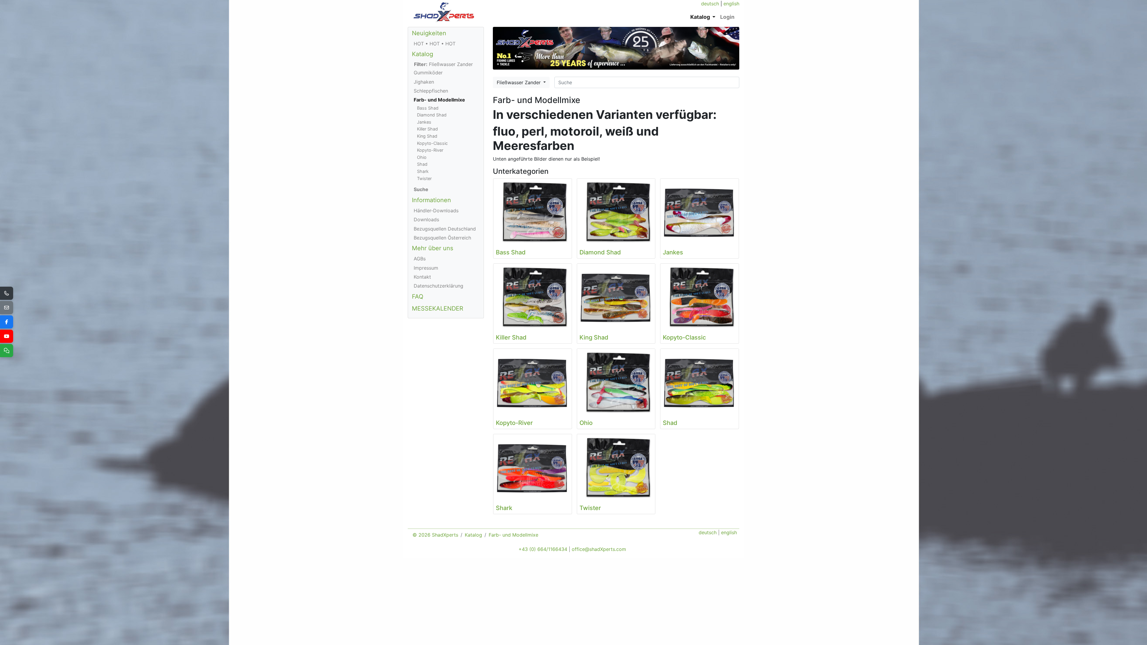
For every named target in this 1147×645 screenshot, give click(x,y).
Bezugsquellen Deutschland (445, 229)
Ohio (422, 157)
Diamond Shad (432, 114)
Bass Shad (427, 107)
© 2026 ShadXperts (435, 535)
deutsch (710, 4)
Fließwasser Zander (519, 82)
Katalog (422, 54)
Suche (421, 189)
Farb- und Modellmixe (439, 100)
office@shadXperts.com (599, 549)
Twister (424, 178)
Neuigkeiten (429, 33)
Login (727, 17)
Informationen (431, 200)
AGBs (420, 259)
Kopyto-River (430, 150)
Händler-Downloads (436, 211)
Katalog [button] (700, 17)
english (731, 4)
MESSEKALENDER (437, 308)
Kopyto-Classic (432, 143)
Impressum (426, 268)
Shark (423, 171)
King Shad (427, 136)
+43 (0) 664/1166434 (543, 549)
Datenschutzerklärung (438, 286)
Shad (422, 164)
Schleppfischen (431, 91)
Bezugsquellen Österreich (442, 238)
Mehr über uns (432, 248)
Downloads (426, 219)
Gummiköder (428, 73)
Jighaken (424, 82)
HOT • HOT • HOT (435, 44)
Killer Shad (427, 128)
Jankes (424, 122)
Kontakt (422, 277)
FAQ (417, 296)
